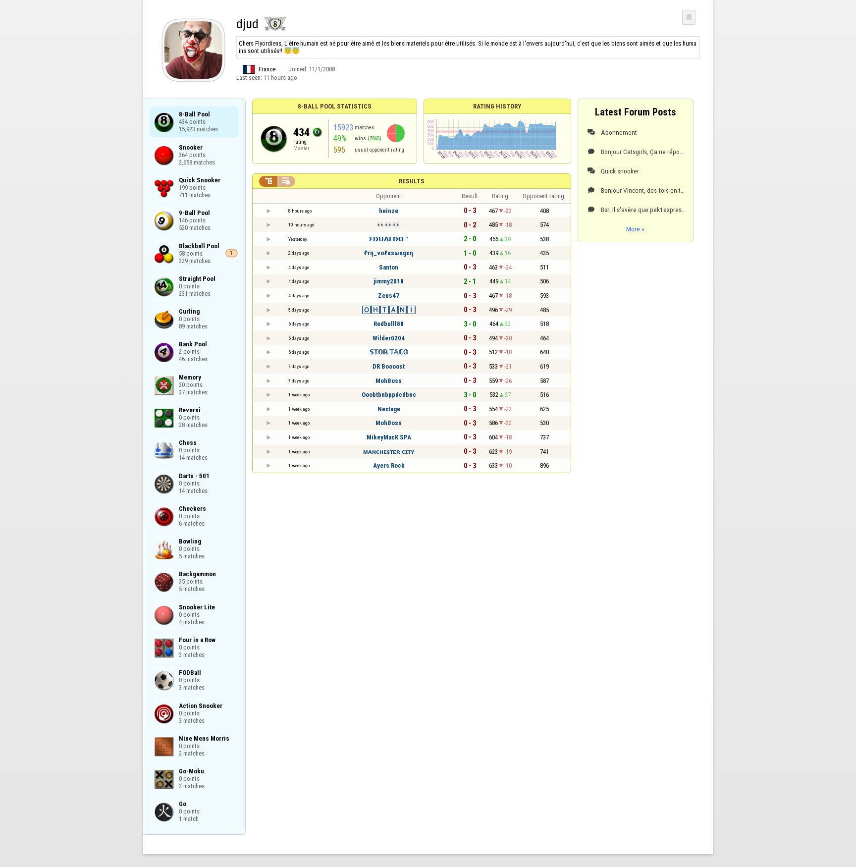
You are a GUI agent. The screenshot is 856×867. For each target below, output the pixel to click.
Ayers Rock (389, 465)
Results (412, 181)
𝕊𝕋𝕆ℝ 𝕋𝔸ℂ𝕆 (389, 352)
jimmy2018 (389, 281)
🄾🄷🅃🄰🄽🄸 (389, 310)
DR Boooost (389, 366)
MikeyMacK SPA (389, 437)
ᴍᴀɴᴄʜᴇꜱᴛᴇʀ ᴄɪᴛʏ (388, 451)
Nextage (388, 409)
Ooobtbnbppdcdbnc (389, 394)
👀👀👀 (389, 224)
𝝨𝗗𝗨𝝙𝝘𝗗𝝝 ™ (389, 239)
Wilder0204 (389, 338)
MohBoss (388, 380)
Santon (388, 267)
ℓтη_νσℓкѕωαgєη (388, 253)
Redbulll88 (389, 323)
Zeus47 (388, 295)
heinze (388, 211)
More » (635, 229)
